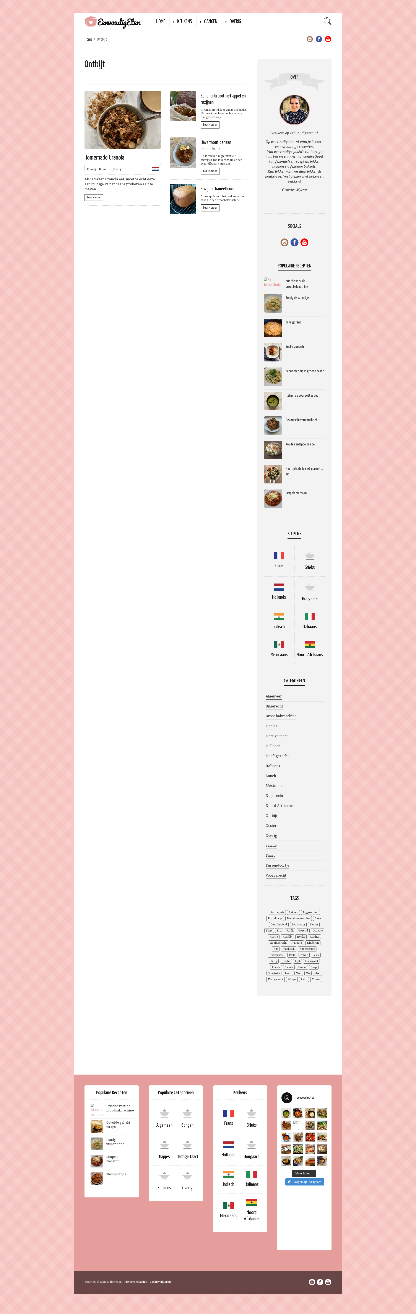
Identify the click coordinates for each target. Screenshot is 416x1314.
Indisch (279, 626)
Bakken (293, 912)
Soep (314, 967)
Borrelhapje (275, 918)
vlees (317, 973)
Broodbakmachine (281, 716)
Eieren (314, 924)
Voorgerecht (276, 875)
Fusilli (290, 930)
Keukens (184, 21)
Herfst (301, 936)
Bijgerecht (274, 706)
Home (160, 21)
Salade (271, 845)
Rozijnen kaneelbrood (218, 188)
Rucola (276, 967)
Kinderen (313, 942)
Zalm (304, 979)
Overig (235, 21)
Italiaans (310, 626)
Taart (270, 855)
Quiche (286, 961)
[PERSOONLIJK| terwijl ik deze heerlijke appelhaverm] (286, 1125)
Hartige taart (277, 736)
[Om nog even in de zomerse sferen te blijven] (298, 1125)
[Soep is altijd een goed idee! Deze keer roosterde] (286, 1137)
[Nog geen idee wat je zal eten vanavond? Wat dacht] (298, 1113)
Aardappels (277, 912)
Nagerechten (307, 948)
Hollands (279, 597)
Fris (279, 930)
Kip (275, 948)
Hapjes (271, 726)
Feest (269, 930)
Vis (308, 973)
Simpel (302, 967)
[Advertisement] (207, 1040)
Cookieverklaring (160, 1281)
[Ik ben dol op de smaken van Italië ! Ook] (286, 1113)
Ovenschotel (277, 955)
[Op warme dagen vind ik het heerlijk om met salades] (322, 1161)
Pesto (316, 955)
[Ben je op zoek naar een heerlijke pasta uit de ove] (298, 1161)
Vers (298, 973)
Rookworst (311, 961)
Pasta (292, 955)
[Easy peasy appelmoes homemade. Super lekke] (310, 1113)
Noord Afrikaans (309, 654)
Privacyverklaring (135, 1281)
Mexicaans (279, 654)
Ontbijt (117, 169)
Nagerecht (274, 796)
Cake (318, 918)
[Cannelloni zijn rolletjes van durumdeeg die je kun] (322, 1137)
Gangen (210, 21)
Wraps (292, 979)
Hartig (274, 936)
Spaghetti (274, 973)
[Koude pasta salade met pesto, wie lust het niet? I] (322, 1125)
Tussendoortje (277, 865)
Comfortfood (279, 924)
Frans (279, 565)
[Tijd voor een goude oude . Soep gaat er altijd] (310, 1161)
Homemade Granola (104, 157)
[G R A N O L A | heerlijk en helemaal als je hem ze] (298, 1137)
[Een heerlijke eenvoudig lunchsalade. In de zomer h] (310, 1125)
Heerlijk (287, 936)
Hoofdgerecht (277, 756)
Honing (314, 936)
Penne (304, 955)
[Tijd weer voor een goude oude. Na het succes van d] (298, 1149)
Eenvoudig (298, 924)
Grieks (310, 567)
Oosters (272, 826)
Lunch (271, 776)
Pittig (273, 961)
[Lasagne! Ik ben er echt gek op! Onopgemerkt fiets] (286, 1149)
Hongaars (310, 598)
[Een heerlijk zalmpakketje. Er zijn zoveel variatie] (310, 1149)
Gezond (303, 930)
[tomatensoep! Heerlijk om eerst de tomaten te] (310, 1137)
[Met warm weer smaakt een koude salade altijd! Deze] (322, 1149)
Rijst (297, 961)
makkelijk (289, 948)
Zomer (316, 979)
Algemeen (274, 696)
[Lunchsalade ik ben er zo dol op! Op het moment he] (322, 1113)
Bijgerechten (310, 912)
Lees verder (94, 197)
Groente (318, 930)
